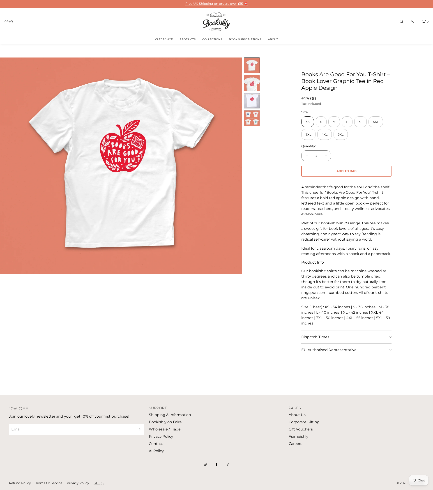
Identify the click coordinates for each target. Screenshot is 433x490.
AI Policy (156, 451)
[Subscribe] (138, 429)
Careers (295, 444)
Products (188, 39)
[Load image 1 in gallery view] (252, 65)
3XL (308, 134)
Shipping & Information (170, 415)
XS (308, 122)
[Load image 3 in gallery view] (252, 100)
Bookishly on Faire (165, 422)
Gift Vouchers (301, 429)
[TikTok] (228, 464)
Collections (212, 39)
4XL (324, 134)
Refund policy (20, 483)
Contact (156, 444)
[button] (401, 21)
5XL (340, 134)
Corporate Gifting (304, 422)
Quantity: (308, 146)
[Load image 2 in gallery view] (252, 83)
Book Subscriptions (245, 39)
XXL (376, 122)
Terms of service (48, 483)
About (273, 39)
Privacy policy (78, 483)
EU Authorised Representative (329, 350)
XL (360, 122)
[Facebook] (216, 464)
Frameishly (298, 436)
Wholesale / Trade (165, 429)
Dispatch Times (315, 337)
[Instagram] (205, 464)
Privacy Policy (161, 436)
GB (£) (9, 21)
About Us (297, 415)
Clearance (164, 39)
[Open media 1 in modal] (121, 166)
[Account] (412, 21)
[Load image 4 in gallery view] (252, 118)
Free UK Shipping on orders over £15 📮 (216, 4)
